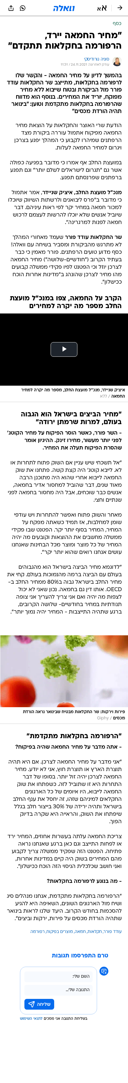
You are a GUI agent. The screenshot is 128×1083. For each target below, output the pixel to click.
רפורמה (37, 932)
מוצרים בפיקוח (59, 932)
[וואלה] (64, 8)
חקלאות (95, 932)
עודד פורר (113, 932)
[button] (102, 8)
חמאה (80, 932)
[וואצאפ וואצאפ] (23, 8)
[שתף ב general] (11, 8)
